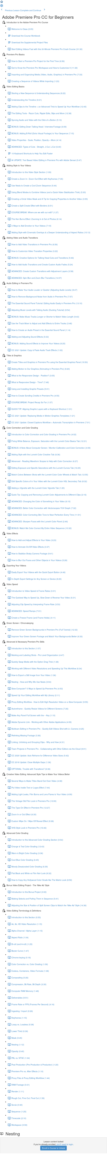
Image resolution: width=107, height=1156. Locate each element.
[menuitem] (1, 6)
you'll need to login (65, 1144)
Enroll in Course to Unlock (53, 1148)
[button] (1, 2)
